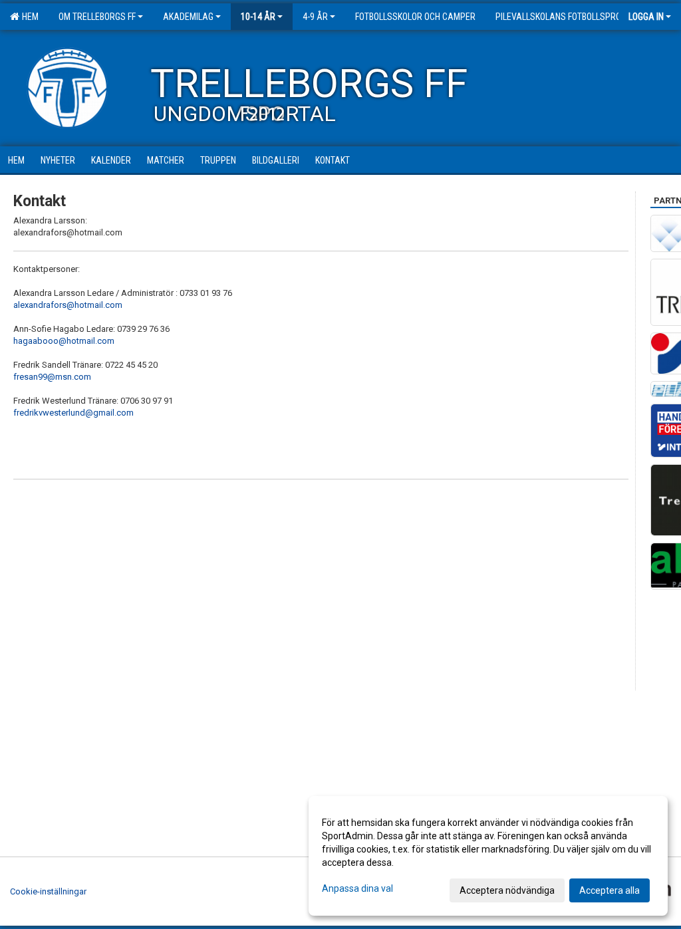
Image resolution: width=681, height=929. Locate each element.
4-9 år (315, 16)
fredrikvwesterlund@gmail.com (73, 413)
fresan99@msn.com (52, 377)
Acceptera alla (609, 890)
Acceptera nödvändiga (507, 890)
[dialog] (488, 856)
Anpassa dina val (357, 888)
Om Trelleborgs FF (97, 16)
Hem (28, 16)
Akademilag (188, 16)
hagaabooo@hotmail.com (63, 341)
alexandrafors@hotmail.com (67, 305)
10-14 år (258, 16)
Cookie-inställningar (48, 891)
